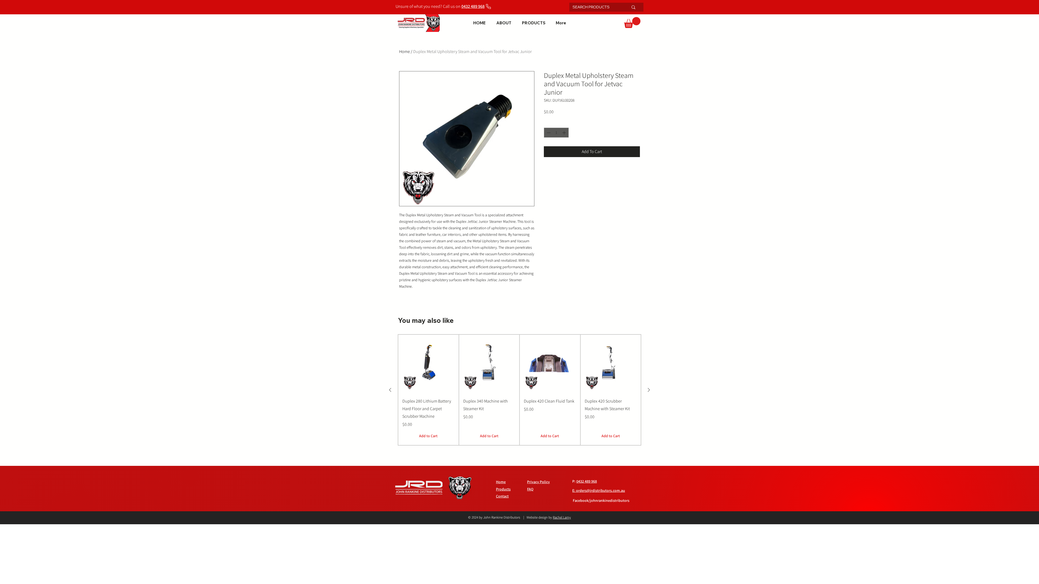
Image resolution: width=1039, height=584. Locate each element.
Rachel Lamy (562, 517)
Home (404, 51)
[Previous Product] (390, 390)
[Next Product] (649, 390)
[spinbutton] (556, 132)
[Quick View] (428, 364)
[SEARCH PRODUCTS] (633, 7)
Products (503, 489)
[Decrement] (548, 132)
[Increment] (564, 132)
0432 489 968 (586, 481)
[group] (519, 390)
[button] (632, 22)
